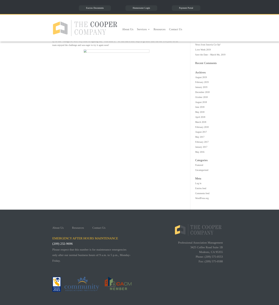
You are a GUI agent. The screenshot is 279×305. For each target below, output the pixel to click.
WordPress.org (202, 198)
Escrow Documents (95, 8)
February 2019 (202, 82)
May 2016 (199, 152)
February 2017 (202, 142)
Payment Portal (186, 8)
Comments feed (202, 193)
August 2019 (201, 77)
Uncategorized (201, 170)
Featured (199, 165)
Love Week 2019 (203, 49)
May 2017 (199, 137)
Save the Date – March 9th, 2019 (210, 55)
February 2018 (202, 127)
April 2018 (200, 117)
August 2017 (201, 132)
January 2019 (201, 87)
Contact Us (175, 29)
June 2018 (199, 107)
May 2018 (199, 112)
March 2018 (200, 122)
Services (142, 29)
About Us (127, 29)
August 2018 (201, 102)
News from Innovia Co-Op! (208, 44)
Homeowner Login (141, 8)
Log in (198, 183)
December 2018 (202, 92)
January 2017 (201, 147)
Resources (159, 29)
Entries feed (200, 188)
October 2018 (201, 97)
